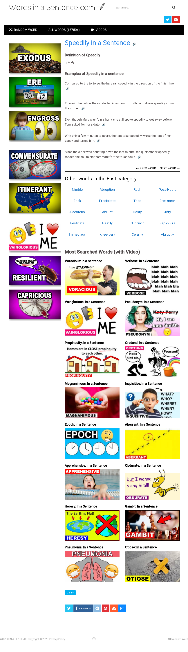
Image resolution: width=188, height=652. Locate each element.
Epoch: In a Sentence (80, 424)
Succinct (137, 223)
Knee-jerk (107, 234)
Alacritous (77, 212)
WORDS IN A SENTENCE (13, 639)
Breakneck (167, 201)
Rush (137, 189)
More (69, 592)
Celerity (137, 234)
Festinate (77, 223)
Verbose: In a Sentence (142, 261)
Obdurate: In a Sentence (143, 465)
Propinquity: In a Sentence (84, 343)
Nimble (77, 189)
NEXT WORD (168, 168)
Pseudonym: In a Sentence (144, 302)
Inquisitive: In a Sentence (143, 383)
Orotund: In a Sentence (142, 343)
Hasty (137, 212)
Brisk (77, 201)
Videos (101, 30)
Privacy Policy (57, 639)
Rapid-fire (167, 223)
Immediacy (77, 234)
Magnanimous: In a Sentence (86, 383)
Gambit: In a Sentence (141, 506)
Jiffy (167, 212)
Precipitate (107, 201)
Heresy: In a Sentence (81, 506)
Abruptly (167, 234)
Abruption (107, 189)
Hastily (107, 223)
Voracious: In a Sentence (83, 261)
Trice (137, 201)
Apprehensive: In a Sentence (86, 465)
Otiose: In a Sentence (141, 547)
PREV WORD (147, 168)
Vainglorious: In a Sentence (85, 302)
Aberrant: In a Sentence (142, 424)
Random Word (25, 30)
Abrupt (107, 212)
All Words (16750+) (64, 30)
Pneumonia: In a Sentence (84, 547)
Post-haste (167, 189)
